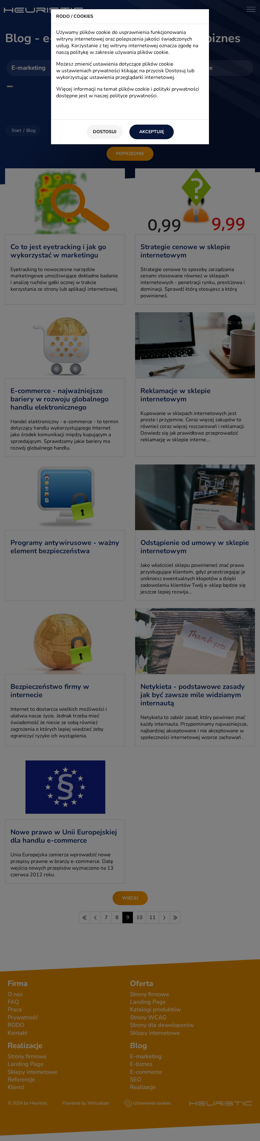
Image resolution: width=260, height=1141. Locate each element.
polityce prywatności (133, 95)
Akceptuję (151, 132)
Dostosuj (104, 132)
